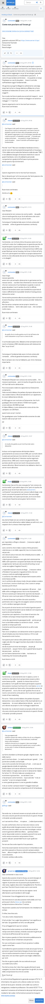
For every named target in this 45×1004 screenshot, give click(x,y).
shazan (10, 120)
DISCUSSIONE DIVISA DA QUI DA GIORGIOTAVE (18, 31)
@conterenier (7, 124)
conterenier (11, 21)
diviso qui (18, 902)
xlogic (9, 238)
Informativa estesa (8, 996)
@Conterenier (7, 516)
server (38, 686)
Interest (8, 8)
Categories (15, 8)
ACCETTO (39, 1000)
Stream (3, 8)
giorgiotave (11, 871)
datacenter (31, 490)
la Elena (10, 727)
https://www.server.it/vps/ (30, 40)
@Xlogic (5, 806)
